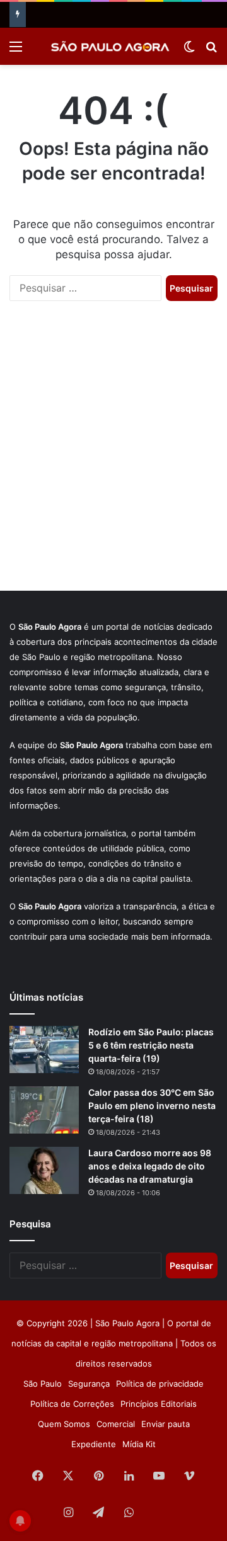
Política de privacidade (160, 1384)
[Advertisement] (113, 458)
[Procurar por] (211, 51)
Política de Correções (72, 1404)
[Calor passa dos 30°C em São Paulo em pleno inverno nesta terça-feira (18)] (44, 1110)
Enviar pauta (165, 1424)
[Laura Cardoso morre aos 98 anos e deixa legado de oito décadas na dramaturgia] (44, 1170)
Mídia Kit (139, 1444)
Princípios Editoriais (158, 1404)
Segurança (89, 1384)
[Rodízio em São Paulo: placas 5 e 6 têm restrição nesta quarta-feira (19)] (44, 1049)
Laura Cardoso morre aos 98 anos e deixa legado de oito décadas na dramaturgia (149, 1166)
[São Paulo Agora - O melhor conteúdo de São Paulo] (110, 46)
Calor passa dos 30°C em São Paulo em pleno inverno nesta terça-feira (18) (152, 1105)
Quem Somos (64, 1424)
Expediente (93, 1444)
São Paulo (42, 1384)
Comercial (115, 1424)
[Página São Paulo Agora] (159, 1513)
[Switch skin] (189, 51)
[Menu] (15, 51)
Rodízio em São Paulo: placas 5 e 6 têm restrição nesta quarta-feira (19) (151, 1045)
